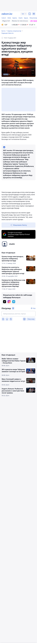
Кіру (34, 308)
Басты (4, 31)
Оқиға (20, 18)
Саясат (4, 18)
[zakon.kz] (7, 14)
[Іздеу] (29, 13)
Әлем (9, 18)
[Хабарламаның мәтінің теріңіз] (18, 313)
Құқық (26, 18)
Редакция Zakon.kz (8, 33)
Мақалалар (33, 18)
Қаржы (14, 18)
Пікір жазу (31, 319)
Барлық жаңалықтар (14, 31)
